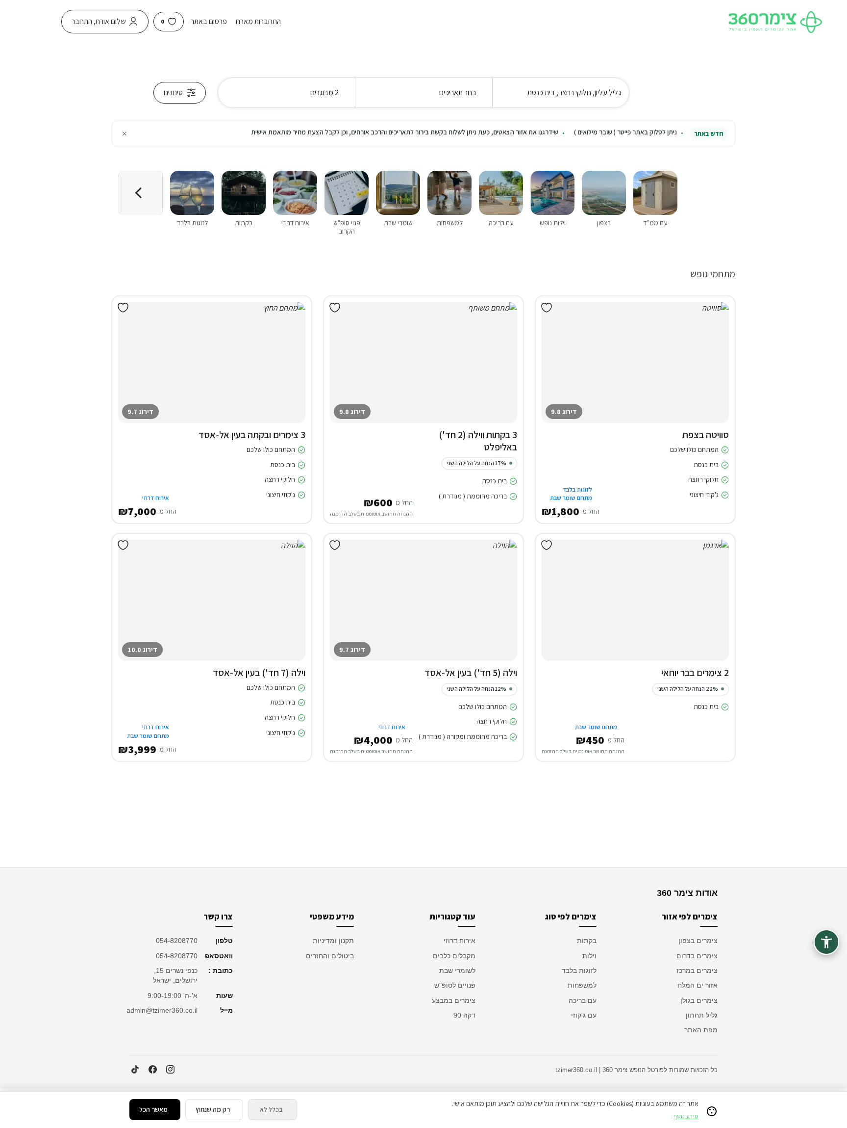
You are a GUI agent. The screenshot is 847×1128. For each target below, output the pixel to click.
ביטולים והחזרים (330, 956)
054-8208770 (177, 940)
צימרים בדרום (697, 956)
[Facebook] (152, 1069)
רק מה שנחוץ (213, 1109)
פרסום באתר (209, 21)
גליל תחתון (702, 1015)
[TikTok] (134, 1069)
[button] (714, 372)
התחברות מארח (258, 21)
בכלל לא (271, 1109)
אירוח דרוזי (459, 940)
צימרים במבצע (453, 1000)
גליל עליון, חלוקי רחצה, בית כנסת (574, 92)
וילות (589, 956)
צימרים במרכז (697, 970)
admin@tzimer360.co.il (163, 1010)
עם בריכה (583, 1000)
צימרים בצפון (698, 940)
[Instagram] (170, 1069)
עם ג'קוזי (584, 1015)
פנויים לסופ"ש (454, 985)
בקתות (587, 940)
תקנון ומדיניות (333, 940)
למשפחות (582, 985)
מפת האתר (701, 1030)
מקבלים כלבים (454, 956)
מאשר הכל (153, 1109)
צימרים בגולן (699, 1000)
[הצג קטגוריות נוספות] (141, 193)
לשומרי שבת (457, 970)
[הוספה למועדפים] (546, 307)
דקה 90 (464, 1015)
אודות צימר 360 (687, 893)
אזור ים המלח (697, 985)
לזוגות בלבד (579, 970)
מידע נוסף (685, 1116)
